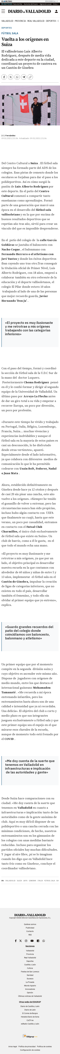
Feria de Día (17, 4)
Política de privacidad (27, 1047)
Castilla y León (30, 965)
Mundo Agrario (30, 986)
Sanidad (30, 975)
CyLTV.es (30, 1020)
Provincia (20, 21)
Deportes (51, 21)
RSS (30, 935)
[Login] (56, 11)
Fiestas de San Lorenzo (30, 972)
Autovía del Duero (31, 4)
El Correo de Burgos (30, 1013)
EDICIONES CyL (50, 1)
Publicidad (30, 928)
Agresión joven (46, 4)
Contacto (30, 931)
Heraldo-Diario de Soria (30, 1017)
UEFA (25, 881)
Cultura (30, 968)
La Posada (30, 982)
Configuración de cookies (30, 1050)
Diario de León (30, 1010)
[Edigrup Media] (30, 1035)
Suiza (19, 881)
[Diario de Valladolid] (29, 11)
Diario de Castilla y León (30, 1006)
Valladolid (7, 21)
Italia (40, 881)
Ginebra (32, 881)
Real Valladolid (36, 21)
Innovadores (30, 989)
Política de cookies (44, 1047)
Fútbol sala (49, 881)
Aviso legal (12, 1047)
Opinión (30, 993)
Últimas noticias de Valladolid (30, 996)
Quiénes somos (30, 924)
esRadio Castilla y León (30, 1024)
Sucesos (30, 979)
